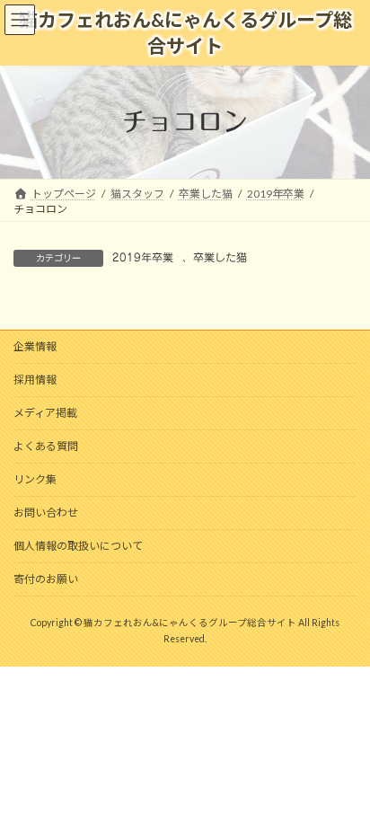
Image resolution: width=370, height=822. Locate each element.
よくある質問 (45, 446)
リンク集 (35, 479)
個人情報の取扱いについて (78, 545)
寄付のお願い (45, 579)
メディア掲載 (45, 413)
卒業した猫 (220, 257)
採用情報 (35, 379)
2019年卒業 (142, 257)
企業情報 (35, 346)
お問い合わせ (45, 512)
